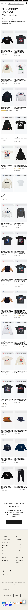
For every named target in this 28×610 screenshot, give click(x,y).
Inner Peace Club (7, 542)
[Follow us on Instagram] (10, 571)
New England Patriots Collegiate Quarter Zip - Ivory (6, 195)
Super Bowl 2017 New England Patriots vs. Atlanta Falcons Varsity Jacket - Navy (7, 312)
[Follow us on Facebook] (3, 571)
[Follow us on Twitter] (7, 571)
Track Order (19, 551)
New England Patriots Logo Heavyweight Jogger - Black (20, 487)
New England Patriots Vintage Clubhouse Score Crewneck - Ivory (6, 80)
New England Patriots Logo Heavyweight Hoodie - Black (20, 166)
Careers (4, 557)
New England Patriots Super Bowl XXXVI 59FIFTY (20, 431)
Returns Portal (19, 545)
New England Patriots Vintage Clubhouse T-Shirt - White (20, 80)
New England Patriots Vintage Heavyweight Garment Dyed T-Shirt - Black (19, 52)
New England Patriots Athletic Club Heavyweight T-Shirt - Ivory (7, 373)
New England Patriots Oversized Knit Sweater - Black (6, 487)
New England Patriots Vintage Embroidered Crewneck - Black (19, 224)
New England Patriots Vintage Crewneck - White (6, 224)
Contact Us (5, 560)
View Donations (14, 522)
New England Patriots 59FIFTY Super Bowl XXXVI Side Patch (7, 459)
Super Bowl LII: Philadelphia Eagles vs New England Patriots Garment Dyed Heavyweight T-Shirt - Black (20, 281)
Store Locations (6, 554)
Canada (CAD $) (7, 595)
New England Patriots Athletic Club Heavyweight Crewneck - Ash (7, 342)
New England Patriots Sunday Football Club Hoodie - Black (5, 137)
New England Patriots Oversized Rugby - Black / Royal (6, 51)
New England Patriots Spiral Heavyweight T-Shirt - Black (20, 400)
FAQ (17, 536)
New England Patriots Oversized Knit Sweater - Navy (19, 459)
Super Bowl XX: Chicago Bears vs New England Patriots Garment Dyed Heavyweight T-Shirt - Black (20, 342)
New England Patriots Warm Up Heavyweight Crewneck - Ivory (20, 373)
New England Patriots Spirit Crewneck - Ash (20, 108)
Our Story (4, 536)
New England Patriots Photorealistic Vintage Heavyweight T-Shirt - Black (20, 252)
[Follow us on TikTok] (7, 574)
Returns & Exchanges (19, 540)
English (16, 595)
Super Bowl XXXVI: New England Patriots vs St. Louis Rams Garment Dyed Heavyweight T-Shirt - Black (20, 312)
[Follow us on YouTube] (3, 574)
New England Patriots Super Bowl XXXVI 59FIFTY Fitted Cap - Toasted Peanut (7, 431)
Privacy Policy (19, 557)
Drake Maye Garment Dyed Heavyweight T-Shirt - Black (7, 252)
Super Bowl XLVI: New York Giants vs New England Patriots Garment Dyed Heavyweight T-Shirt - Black (7, 401)
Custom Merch (6, 539)
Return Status (19, 548)
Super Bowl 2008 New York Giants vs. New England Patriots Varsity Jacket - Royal (7, 281)
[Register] (24, 589)
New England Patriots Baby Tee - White (20, 195)
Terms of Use (19, 554)
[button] (24, 602)
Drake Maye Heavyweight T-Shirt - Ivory (7, 166)
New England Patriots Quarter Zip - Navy (5, 108)
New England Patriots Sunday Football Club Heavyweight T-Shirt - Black (20, 137)
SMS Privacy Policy (19, 561)
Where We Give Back (6, 547)
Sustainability (5, 551)
